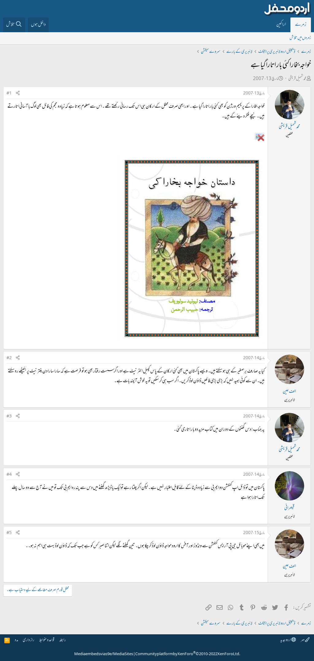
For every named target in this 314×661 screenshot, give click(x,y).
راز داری (28, 640)
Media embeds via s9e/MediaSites (103, 654)
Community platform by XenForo (187, 654)
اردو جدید (285, 640)
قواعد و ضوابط (46, 640)
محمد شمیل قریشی (297, 79)
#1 (9, 93)
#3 (9, 416)
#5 (9, 533)
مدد (16, 640)
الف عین (289, 391)
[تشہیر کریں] (18, 93)
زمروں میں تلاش (300, 38)
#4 (9, 474)
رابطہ (62, 640)
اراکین (281, 24)
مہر (303, 640)
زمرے (300, 24)
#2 (9, 358)
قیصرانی (289, 508)
